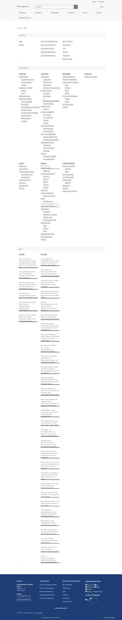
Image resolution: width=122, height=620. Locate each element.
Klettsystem (66, 185)
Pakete (43, 198)
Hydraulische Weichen (70, 191)
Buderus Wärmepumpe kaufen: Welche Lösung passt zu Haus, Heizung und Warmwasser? (50, 337)
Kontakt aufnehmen (23, 599)
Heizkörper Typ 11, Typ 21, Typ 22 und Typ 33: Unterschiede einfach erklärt (50, 549)
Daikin (45, 231)
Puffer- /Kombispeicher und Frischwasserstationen (50, 205)
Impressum (66, 55)
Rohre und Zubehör (69, 166)
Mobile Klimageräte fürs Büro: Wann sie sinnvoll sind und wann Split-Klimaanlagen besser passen (50, 391)
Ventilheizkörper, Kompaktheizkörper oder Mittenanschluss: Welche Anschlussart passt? (49, 513)
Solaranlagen (45, 209)
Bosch (67, 85)
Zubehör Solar (47, 217)
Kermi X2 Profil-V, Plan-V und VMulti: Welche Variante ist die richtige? (50, 503)
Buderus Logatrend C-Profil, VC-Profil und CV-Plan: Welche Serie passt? (49, 486)
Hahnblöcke (25, 104)
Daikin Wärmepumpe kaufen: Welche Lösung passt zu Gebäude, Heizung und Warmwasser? (50, 327)
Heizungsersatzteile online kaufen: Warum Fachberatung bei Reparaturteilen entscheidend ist (27, 306)
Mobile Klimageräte (69, 76)
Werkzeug (46, 150)
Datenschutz (67, 45)
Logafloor (68, 169)
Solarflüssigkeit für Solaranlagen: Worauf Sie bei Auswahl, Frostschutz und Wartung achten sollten (50, 262)
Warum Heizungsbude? (48, 45)
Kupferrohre (47, 85)
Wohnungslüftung (46, 236)
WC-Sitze (21, 188)
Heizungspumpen (48, 159)
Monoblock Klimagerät (70, 79)
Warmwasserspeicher (48, 234)
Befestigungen (25, 118)
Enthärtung (22, 166)
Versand (40, 613)
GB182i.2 (46, 184)
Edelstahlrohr (47, 82)
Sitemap (65, 52)
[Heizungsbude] (23, 7)
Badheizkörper (23, 76)
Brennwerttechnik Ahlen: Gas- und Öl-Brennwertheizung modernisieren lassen (49, 348)
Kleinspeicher (25, 177)
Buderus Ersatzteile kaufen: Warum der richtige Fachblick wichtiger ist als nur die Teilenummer (28, 318)
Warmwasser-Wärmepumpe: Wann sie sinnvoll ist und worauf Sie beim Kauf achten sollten (50, 294)
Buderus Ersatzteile (91, 76)
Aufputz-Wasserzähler (50, 137)
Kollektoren (46, 211)
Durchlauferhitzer (27, 174)
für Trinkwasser (48, 117)
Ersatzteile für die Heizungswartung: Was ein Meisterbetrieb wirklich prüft (28, 295)
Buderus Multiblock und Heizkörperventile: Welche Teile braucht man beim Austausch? (49, 454)
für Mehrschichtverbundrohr (51, 100)
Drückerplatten (23, 185)
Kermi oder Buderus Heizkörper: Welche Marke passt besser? (49, 540)
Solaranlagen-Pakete (49, 220)
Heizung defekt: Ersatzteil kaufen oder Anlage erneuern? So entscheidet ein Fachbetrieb (27, 275)
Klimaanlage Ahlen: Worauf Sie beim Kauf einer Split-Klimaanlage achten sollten (49, 423)
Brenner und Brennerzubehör (46, 167)
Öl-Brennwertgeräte (47, 193)
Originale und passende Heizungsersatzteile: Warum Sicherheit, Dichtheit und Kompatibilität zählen (28, 285)
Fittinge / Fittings (46, 90)
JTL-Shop (112, 617)
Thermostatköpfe (26, 101)
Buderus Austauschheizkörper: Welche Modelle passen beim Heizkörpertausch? (48, 559)
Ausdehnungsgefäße (47, 112)
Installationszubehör (47, 142)
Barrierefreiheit (68, 41)
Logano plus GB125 (49, 196)
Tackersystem (67, 180)
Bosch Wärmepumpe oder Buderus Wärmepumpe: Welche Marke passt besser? (50, 317)
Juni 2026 (44, 254)
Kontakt (101, 2)
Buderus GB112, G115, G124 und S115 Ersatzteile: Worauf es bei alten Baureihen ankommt (50, 465)
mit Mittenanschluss (27, 79)
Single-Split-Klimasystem (70, 82)
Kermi (23, 93)
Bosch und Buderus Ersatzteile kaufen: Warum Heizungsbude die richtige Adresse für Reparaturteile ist (27, 263)
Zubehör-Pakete (26, 115)
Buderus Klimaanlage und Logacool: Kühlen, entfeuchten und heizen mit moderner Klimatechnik (50, 402)
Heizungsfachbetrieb (47, 48)
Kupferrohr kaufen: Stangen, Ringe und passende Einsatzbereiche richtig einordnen (50, 283)
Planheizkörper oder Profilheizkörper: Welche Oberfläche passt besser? (49, 523)
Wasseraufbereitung (47, 126)
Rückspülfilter (23, 169)
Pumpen (43, 153)
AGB (64, 48)
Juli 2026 (21, 254)
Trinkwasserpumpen (49, 156)
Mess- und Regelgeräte (48, 134)
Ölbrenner (46, 171)
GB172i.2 (46, 179)
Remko (67, 93)
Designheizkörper (24, 96)
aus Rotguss (47, 96)
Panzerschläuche (48, 148)
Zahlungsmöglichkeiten (48, 52)
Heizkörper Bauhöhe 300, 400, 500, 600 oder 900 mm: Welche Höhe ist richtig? (49, 532)
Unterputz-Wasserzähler (51, 139)
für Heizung (47, 114)
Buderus (24, 90)
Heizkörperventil (26, 110)
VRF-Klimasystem (68, 104)
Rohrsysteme (45, 76)
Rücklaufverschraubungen (29, 112)
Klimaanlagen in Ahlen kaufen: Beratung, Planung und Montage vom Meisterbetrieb (49, 413)
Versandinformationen (48, 55)
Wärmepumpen (48, 201)
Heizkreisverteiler (68, 174)
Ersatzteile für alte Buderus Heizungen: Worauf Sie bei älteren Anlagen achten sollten (49, 476)
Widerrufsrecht (67, 59)
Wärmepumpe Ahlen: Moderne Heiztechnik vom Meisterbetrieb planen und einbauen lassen (49, 381)
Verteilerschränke (68, 177)
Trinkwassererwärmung (26, 171)
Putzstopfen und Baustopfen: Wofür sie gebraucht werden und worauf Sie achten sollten (49, 433)
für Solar (46, 120)
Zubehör (24, 85)
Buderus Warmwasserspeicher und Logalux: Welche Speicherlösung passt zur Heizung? (49, 306)
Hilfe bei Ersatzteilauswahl (49, 41)
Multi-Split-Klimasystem (70, 96)
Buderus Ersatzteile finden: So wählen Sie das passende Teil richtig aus (50, 494)
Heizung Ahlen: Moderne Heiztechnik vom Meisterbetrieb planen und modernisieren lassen (49, 359)
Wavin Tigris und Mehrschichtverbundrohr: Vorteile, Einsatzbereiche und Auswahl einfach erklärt (50, 273)
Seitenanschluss (26, 82)
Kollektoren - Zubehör (50, 214)
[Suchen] (76, 7)
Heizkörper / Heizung (25, 87)
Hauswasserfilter (48, 131)
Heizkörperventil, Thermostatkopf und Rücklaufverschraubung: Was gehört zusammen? (48, 443)
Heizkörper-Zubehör (25, 99)
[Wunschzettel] (94, 7)
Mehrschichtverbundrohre (51, 87)
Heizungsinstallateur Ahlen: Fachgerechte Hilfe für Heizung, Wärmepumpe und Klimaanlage (50, 370)
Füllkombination (48, 128)
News (94, 2)
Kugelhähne (47, 145)
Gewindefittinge (48, 103)
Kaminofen (44, 190)
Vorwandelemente (24, 180)
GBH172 (45, 182)
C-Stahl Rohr (47, 79)
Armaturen (22, 182)
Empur (67, 171)
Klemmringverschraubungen (30, 107)
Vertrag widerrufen (61, 608)
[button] (90, 7)
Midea (67, 90)
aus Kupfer (46, 93)
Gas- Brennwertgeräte (48, 173)
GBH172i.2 (46, 176)
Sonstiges (24, 121)
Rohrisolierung (45, 106)
